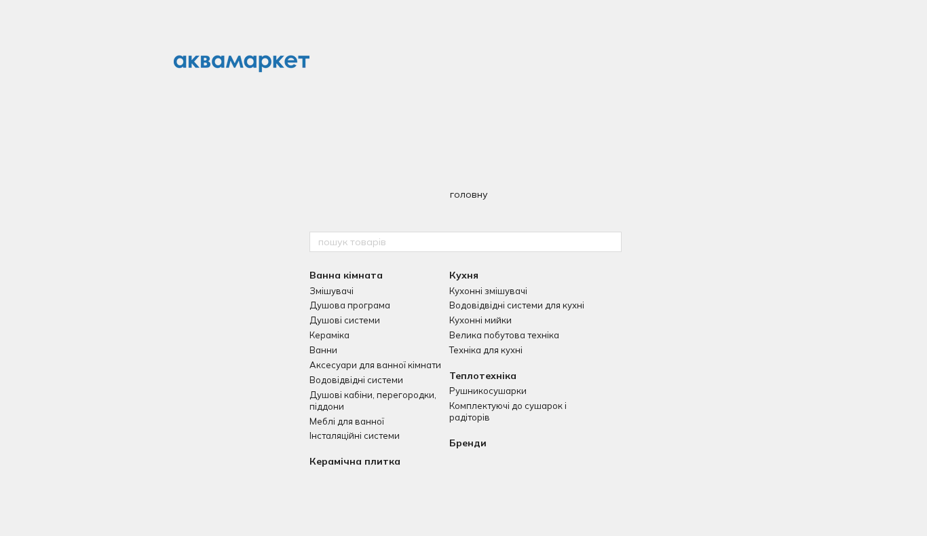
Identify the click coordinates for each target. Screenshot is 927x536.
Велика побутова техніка (504, 334)
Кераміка (329, 334)
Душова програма (349, 305)
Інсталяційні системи (354, 435)
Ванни (323, 349)
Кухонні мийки (480, 320)
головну (469, 194)
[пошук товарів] (611, 242)
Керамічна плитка (354, 461)
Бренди (468, 443)
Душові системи (344, 320)
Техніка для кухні (486, 349)
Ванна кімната (346, 275)
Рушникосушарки (488, 390)
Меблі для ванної (346, 421)
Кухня (463, 275)
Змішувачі (331, 290)
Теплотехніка (482, 376)
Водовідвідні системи (356, 379)
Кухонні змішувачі (488, 290)
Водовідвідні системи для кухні (516, 305)
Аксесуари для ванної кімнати (375, 364)
